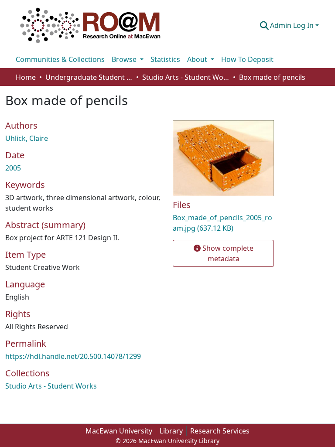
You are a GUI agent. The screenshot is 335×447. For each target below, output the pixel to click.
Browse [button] (125, 59)
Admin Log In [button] (292, 25)
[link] (223, 222)
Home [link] (26, 77)
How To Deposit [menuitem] (247, 59)
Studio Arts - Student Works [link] (185, 77)
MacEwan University (118, 431)
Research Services (220, 431)
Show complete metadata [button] (227, 253)
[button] (90, 25)
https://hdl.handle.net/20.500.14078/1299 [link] (73, 356)
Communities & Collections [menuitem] (60, 59)
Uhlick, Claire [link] (26, 138)
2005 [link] (13, 168)
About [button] (198, 59)
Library (171, 431)
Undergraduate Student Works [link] (89, 77)
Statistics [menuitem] (165, 59)
